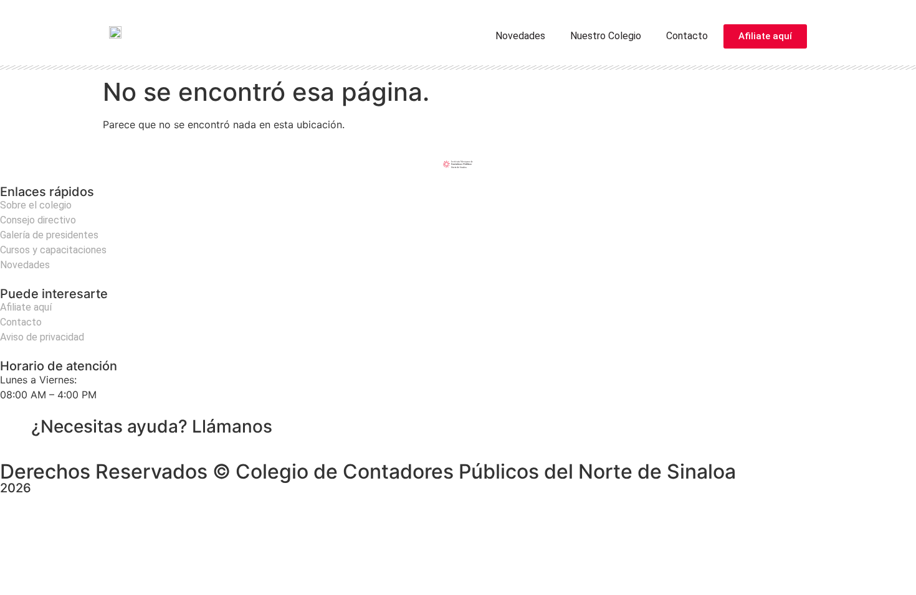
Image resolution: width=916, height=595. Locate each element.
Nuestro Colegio (605, 36)
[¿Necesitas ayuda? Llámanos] (15, 427)
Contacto (687, 36)
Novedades (520, 36)
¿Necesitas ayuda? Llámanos (151, 426)
